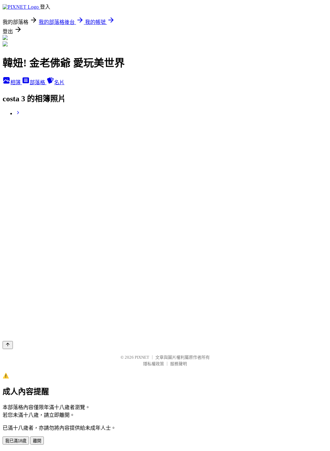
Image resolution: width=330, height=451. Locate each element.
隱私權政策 (153, 363)
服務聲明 (178, 363)
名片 (59, 82)
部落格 (38, 82)
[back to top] (8, 345)
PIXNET (142, 357)
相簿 (16, 82)
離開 (37, 440)
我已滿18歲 (15, 440)
